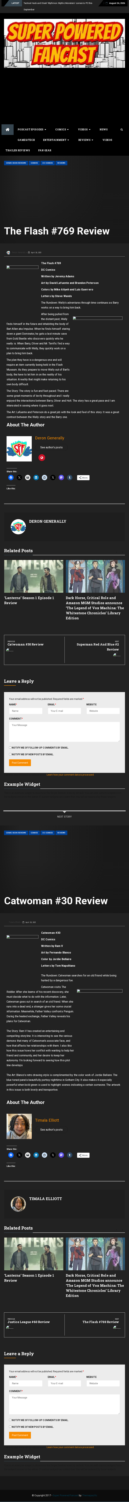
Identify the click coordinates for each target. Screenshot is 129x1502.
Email (52, 704)
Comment (16, 718)
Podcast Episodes (31, 129)
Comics (60, 129)
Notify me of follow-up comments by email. (40, 747)
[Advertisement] (64, 95)
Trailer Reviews (18, 150)
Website (91, 704)
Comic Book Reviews (16, 163)
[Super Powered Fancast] (8, 129)
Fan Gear (44, 150)
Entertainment (55, 140)
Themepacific (89, 1495)
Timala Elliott (14, 922)
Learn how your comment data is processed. (70, 774)
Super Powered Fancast (65, 1495)
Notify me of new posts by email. (33, 754)
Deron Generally (19, 252)
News (104, 129)
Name (13, 704)
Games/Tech (26, 140)
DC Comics (47, 163)
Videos (83, 129)
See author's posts (51, 447)
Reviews (84, 140)
